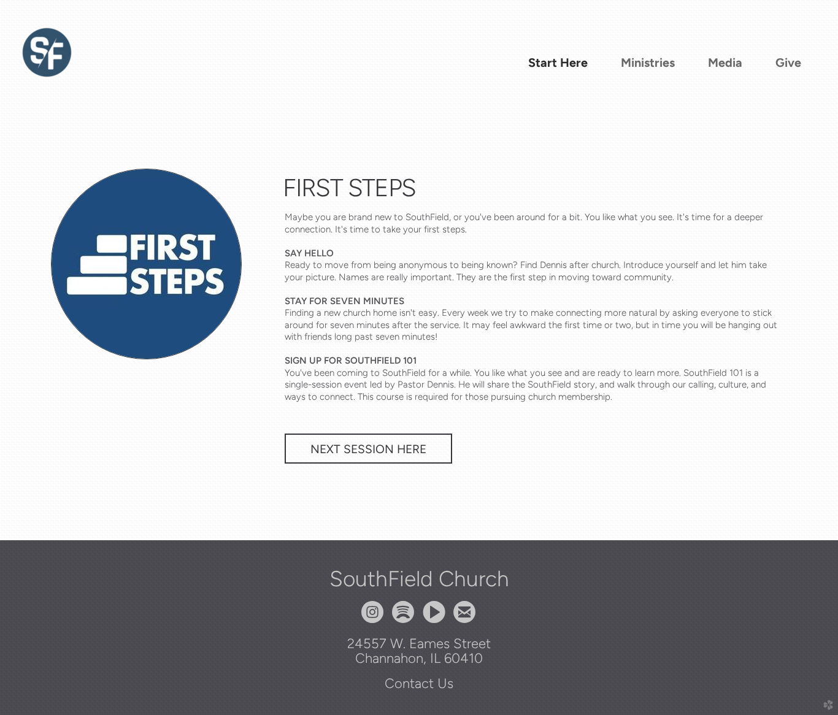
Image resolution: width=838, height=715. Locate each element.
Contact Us (419, 683)
